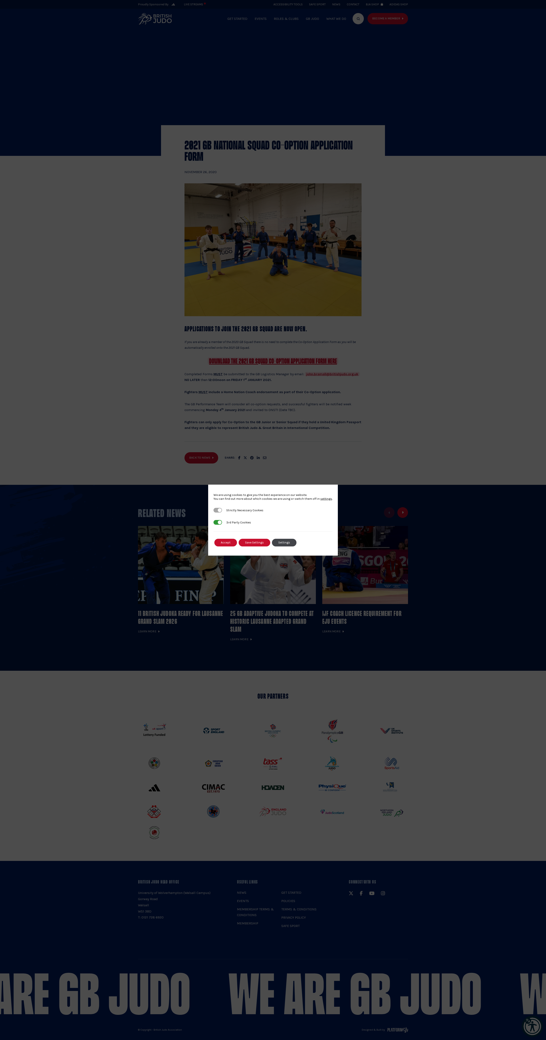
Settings (284, 542)
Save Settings (254, 542)
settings (326, 499)
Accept (226, 542)
